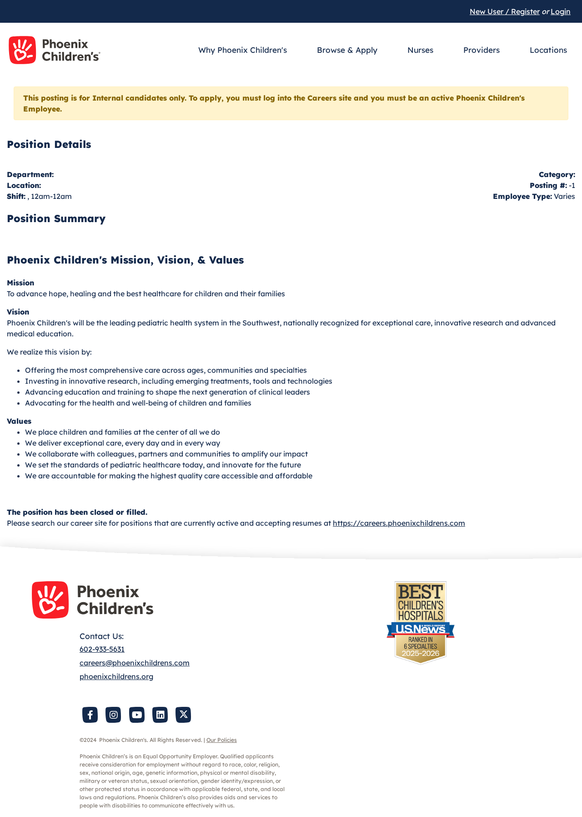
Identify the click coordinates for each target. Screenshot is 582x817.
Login (561, 11)
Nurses (420, 50)
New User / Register (505, 11)
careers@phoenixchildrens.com (135, 662)
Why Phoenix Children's (242, 50)
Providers (481, 50)
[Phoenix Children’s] (54, 50)
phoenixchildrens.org (116, 676)
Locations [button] (548, 50)
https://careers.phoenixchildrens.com (399, 523)
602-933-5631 (102, 649)
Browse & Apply (347, 50)
